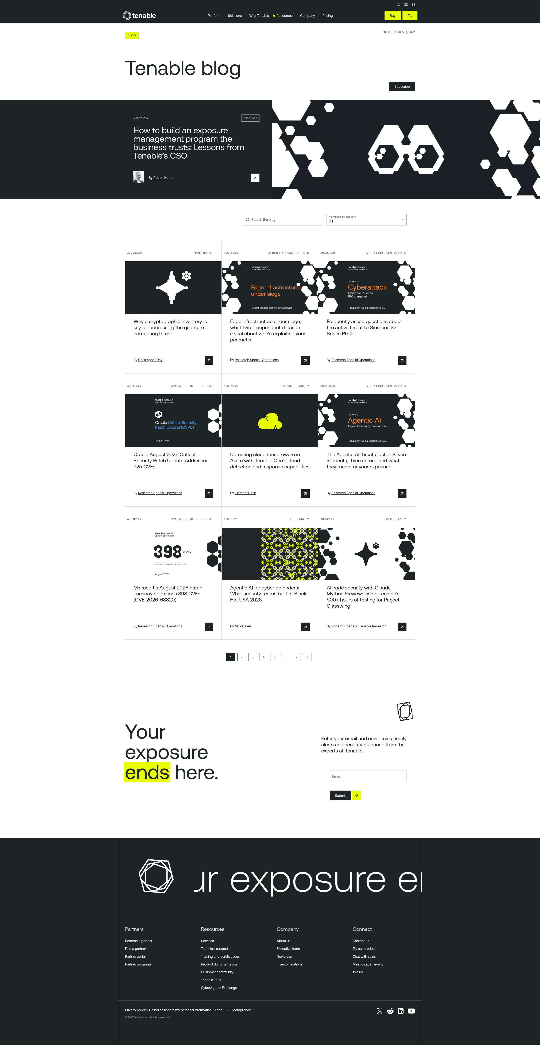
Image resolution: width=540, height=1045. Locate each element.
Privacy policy (135, 1010)
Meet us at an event (368, 964)
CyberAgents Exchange (219, 988)
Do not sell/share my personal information (180, 1010)
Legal (219, 1010)
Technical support (214, 949)
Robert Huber (163, 177)
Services (207, 941)
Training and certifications (220, 956)
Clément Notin (245, 493)
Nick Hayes (243, 626)
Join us (358, 972)
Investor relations (289, 964)
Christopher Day (150, 360)
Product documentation (219, 964)
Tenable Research (372, 626)
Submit (340, 795)
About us (283, 941)
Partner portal (135, 956)
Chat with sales (364, 956)
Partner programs (138, 964)
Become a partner (138, 941)
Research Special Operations (257, 360)
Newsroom (285, 956)
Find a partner (135, 949)
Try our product (364, 949)
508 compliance (239, 1010)
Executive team (288, 949)
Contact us (361, 941)
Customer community (217, 972)
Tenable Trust (211, 980)
